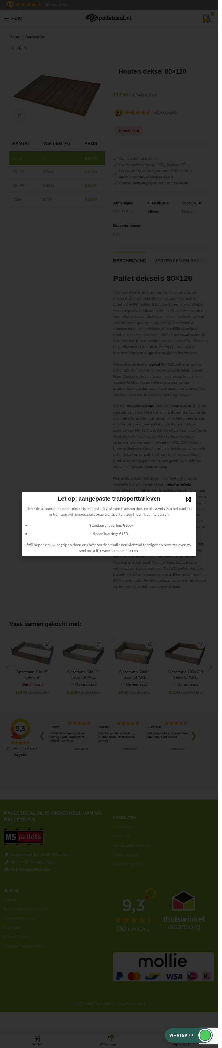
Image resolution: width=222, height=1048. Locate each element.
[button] (189, 1035)
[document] (109, 524)
